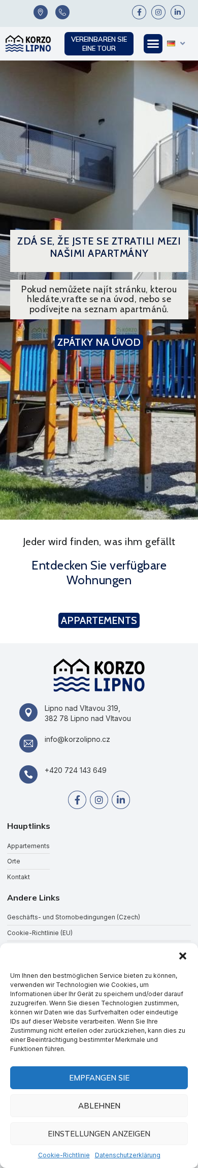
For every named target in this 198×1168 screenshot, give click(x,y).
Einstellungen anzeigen (99, 1134)
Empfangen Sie (99, 1078)
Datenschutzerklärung (127, 1155)
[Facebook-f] (139, 12)
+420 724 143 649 (76, 770)
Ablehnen (99, 1106)
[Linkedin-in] (178, 12)
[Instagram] (158, 12)
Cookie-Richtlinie (64, 1155)
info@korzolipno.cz (77, 739)
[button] (183, 956)
